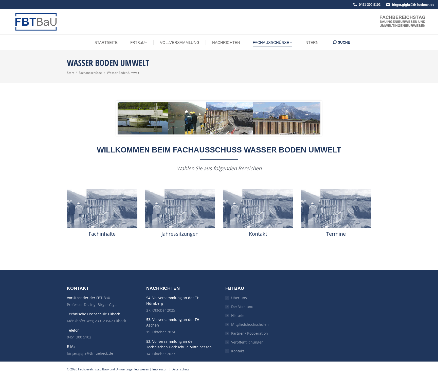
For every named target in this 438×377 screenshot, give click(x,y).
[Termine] (336, 208)
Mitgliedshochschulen (250, 324)
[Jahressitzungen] (180, 208)
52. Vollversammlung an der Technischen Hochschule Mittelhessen (179, 344)
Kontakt (258, 233)
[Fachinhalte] (102, 208)
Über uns (239, 297)
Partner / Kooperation (249, 333)
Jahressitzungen (179, 233)
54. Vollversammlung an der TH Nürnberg (172, 300)
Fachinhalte (102, 233)
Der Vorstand (242, 306)
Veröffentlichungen (247, 342)
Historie (237, 315)
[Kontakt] (258, 208)
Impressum (160, 369)
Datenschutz (180, 369)
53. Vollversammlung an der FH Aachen (172, 322)
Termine (336, 233)
